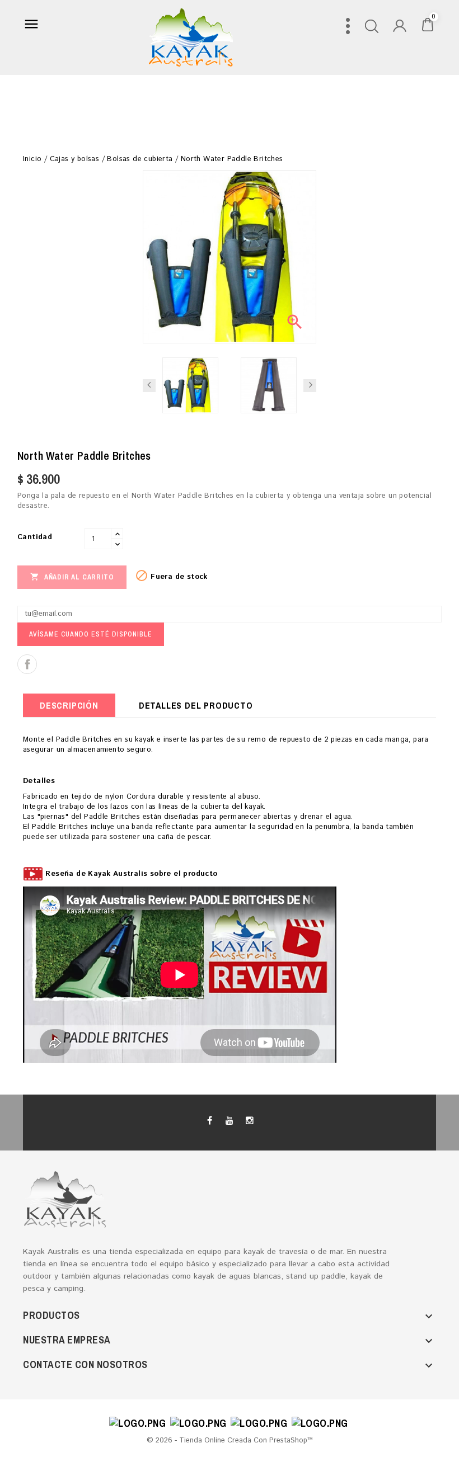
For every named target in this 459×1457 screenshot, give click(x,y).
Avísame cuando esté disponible (90, 634)
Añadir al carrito (72, 577)
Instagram (249, 1121)
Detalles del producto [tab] (196, 705)
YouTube (229, 1121)
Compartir (27, 664)
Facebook (210, 1121)
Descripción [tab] (69, 705)
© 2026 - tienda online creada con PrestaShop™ (230, 1440)
